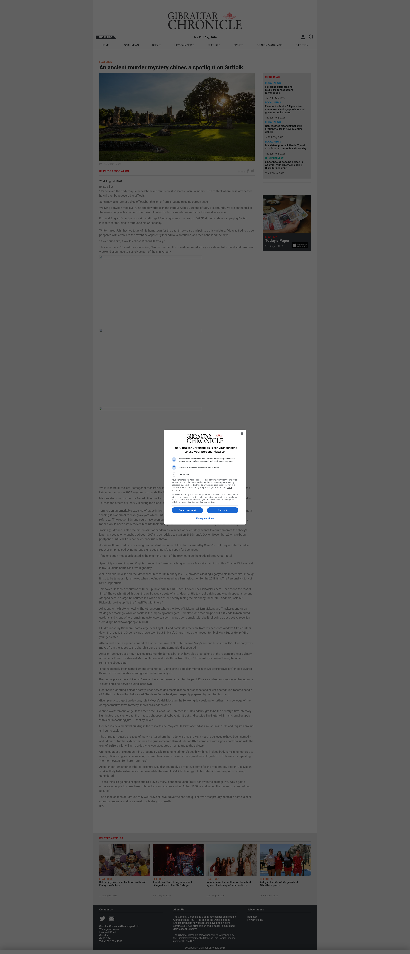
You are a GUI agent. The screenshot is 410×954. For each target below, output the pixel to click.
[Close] (242, 433)
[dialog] (205, 477)
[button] (205, 474)
